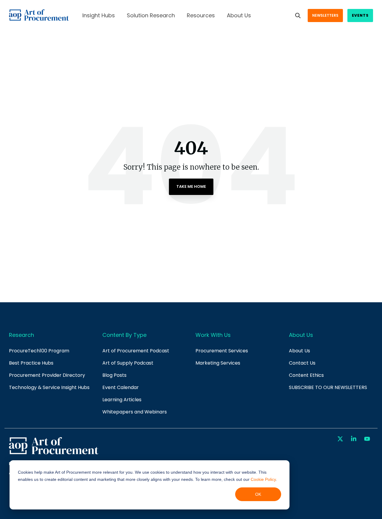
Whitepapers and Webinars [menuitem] (134, 411)
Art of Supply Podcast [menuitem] (127, 363)
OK (258, 494)
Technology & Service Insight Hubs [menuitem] (49, 387)
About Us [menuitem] (299, 350)
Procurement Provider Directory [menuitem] (47, 375)
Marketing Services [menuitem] (217, 363)
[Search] (298, 15)
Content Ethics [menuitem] (306, 375)
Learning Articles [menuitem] (121, 399)
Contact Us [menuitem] (302, 363)
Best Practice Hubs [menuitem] (31, 363)
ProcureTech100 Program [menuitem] (39, 350)
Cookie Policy (263, 479)
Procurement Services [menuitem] (221, 350)
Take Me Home (191, 186)
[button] (341, 439)
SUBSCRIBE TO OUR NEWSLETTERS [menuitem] (328, 387)
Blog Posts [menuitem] (114, 375)
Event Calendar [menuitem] (120, 387)
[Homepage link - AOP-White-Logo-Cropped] (53, 453)
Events (360, 15)
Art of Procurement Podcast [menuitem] (135, 350)
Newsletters (325, 15)
